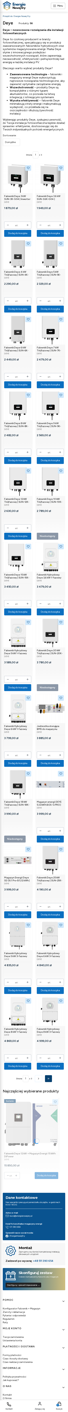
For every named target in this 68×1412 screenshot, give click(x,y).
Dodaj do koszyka (17, 233)
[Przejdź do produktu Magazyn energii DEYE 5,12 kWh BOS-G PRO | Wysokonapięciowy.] (50, 784)
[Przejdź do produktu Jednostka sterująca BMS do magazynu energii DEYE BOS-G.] (50, 708)
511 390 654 (15, 1227)
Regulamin (8, 1318)
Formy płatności (12, 1355)
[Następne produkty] (38, 1078)
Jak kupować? (11, 1380)
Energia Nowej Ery (16, 16)
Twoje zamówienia (13, 1337)
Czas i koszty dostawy (15, 1358)
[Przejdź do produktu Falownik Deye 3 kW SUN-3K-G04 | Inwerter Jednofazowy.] (18, 178)
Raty (5, 1322)
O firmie (7, 1398)
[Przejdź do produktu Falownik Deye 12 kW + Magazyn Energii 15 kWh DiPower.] (31, 1124)
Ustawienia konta (12, 1340)
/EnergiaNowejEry (17, 1236)
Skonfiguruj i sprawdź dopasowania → (23, 1285)
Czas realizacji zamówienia (18, 1362)
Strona (29, 155)
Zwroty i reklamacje (14, 1312)
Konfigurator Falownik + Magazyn (21, 1308)
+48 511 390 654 (43, 1260)
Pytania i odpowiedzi (14, 1315)
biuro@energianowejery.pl (21, 1216)
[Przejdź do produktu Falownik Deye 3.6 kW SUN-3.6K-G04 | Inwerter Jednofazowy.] (50, 178)
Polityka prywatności (14, 1376)
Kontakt (7, 1394)
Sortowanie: (9, 135)
